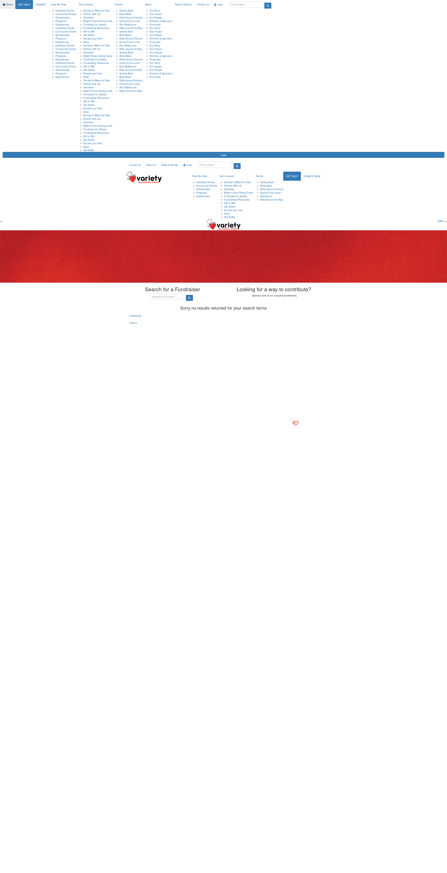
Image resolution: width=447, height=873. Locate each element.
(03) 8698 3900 (138, 335)
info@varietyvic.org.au (142, 338)
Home (9, 4)
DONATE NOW (312, 176)
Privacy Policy (148, 353)
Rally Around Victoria (130, 17)
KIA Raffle (88, 150)
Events (119, 4)
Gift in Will (229, 203)
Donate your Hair (92, 38)
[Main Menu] (1, 221)
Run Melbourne (128, 24)
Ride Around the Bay (271, 199)
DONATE (41, 4)
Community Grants (66, 14)
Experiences (62, 24)
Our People (155, 17)
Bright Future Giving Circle (97, 21)
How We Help (58, 4)
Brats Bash (125, 14)
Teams (133, 322)
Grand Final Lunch (129, 21)
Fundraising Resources (96, 28)
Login (219, 4)
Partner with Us (91, 14)
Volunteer (88, 17)
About (148, 4)
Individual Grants (65, 10)
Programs (61, 21)
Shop (86, 42)
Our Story (154, 10)
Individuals (135, 315)
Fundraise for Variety (94, 24)
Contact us (203, 4)
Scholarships (63, 17)
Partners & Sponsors (160, 21)
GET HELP (24, 4)
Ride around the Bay (130, 28)
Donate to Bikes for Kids (96, 10)
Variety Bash (126, 10)
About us (151, 165)
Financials (155, 24)
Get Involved (86, 4)
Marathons (266, 196)
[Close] (445, 221)
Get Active (89, 35)
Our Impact (155, 14)
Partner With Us (232, 185)
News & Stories (183, 4)
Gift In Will (88, 31)
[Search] (267, 6)
